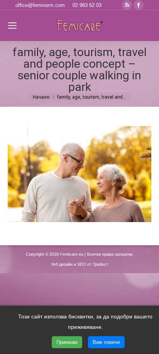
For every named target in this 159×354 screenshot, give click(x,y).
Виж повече (106, 342)
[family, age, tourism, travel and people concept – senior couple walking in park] (79, 174)
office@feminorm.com (40, 5)
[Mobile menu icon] (12, 25)
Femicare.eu (71, 254)
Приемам (67, 342)
